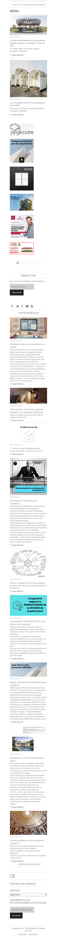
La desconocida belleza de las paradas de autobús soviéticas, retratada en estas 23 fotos (27, 43)
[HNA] (22, 226)
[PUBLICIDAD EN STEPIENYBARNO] (22, 129)
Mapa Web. (23, 934)
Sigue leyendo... (18, 55)
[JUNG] (22, 178)
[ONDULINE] (22, 248)
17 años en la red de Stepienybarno (25, 448)
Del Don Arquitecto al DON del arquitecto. (28, 583)
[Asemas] (28, 1)
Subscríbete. (33, 934)
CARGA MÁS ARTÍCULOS (28, 864)
